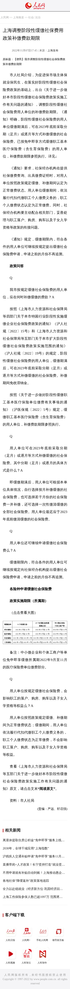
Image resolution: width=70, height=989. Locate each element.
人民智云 (26, 962)
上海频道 (18, 17)
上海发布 (52, 50)
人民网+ (26, 940)
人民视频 (10, 962)
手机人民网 (42, 940)
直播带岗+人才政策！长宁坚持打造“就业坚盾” (34, 864)
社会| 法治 (34, 17)
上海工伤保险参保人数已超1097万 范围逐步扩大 (36, 896)
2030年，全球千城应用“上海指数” (26, 848)
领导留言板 (58, 940)
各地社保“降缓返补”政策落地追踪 (26, 880)
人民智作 (42, 962)
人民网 (5, 17)
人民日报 (10, 940)
